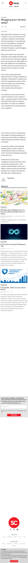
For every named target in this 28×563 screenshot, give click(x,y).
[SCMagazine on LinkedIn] (17, 529)
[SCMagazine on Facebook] (10, 529)
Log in (11, 6)
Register (16, 6)
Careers (20, 536)
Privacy (24, 536)
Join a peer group (22, 543)
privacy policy (24, 557)
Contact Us (15, 536)
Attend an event (16, 543)
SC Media (3, 536)
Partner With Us (14, 545)
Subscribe (14, 415)
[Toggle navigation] (3, 3)
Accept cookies (14, 561)
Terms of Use (21, 410)
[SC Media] (14, 3)
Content (3, 17)
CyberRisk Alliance (9, 536)
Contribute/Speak (9, 543)
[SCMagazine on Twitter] (14, 529)
